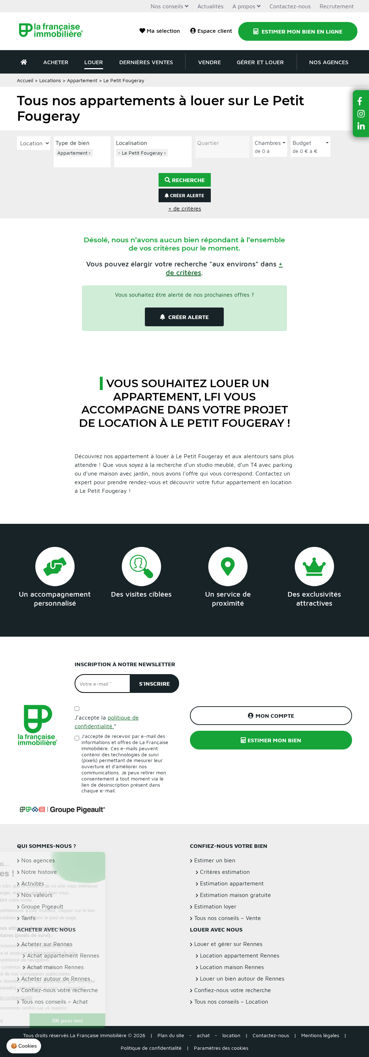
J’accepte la (107, 721)
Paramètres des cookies (221, 1048)
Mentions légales (320, 1035)
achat (203, 1035)
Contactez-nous (290, 6)
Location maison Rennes (232, 967)
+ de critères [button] (184, 208)
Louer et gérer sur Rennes (228, 944)
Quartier (208, 143)
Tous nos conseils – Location (231, 1001)
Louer (93, 62)
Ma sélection (163, 30)
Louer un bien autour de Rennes (242, 978)
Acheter (55, 62)
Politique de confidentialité (151, 1048)
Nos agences (328, 62)
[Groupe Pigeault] (62, 809)
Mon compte (274, 715)
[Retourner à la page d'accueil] (55, 31)
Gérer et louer (260, 62)
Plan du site (170, 1035)
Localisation (131, 143)
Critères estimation (225, 871)
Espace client (214, 30)
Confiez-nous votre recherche (232, 990)
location (231, 1035)
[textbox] (83, 161)
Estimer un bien (214, 860)
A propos (243, 6)
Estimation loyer (215, 906)
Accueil (25, 80)
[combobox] (82, 157)
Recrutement (337, 6)
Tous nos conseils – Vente (227, 918)
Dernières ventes (146, 62)
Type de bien (72, 143)
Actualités (210, 6)
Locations (50, 80)
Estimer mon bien (274, 740)
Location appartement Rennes (239, 955)
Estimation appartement (232, 883)
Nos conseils (167, 6)
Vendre (209, 62)
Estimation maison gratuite (235, 895)
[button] (361, 101)
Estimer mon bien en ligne (301, 31)
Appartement (82, 80)
